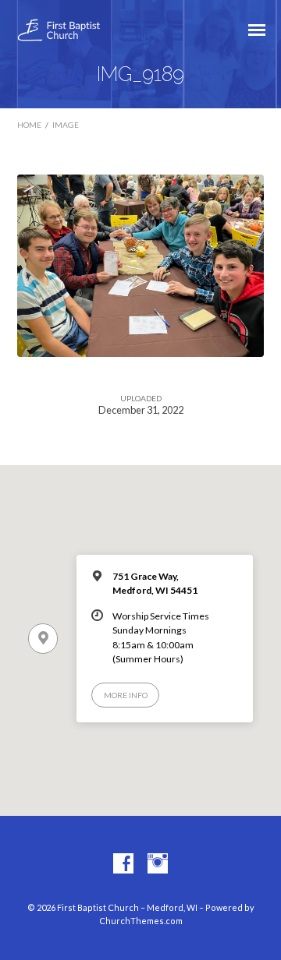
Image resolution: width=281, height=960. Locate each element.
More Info (126, 695)
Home (29, 124)
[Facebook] (123, 864)
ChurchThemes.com (141, 921)
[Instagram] (158, 864)
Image (65, 124)
